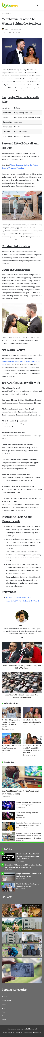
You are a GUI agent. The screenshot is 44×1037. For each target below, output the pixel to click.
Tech (3, 1012)
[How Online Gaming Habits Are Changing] (8, 816)
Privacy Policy (27, 1033)
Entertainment (6, 1000)
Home (5, 13)
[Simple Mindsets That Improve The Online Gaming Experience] (8, 805)
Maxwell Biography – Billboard (18, 597)
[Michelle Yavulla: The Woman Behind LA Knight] (32, 712)
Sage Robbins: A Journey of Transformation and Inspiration (11, 748)
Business (4, 997)
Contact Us (18, 1033)
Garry (6, 29)
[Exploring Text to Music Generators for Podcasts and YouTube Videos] (8, 826)
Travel (4, 1020)
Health (4, 1004)
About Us (11, 1033)
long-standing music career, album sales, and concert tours (21, 361)
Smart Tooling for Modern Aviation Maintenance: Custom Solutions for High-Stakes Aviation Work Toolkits (28, 835)
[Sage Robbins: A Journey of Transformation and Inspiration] (11, 738)
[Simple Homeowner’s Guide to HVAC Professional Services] (8, 877)
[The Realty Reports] (10, 5)
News (3, 1008)
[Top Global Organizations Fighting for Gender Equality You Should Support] (11, 712)
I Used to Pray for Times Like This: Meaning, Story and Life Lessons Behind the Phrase (28, 856)
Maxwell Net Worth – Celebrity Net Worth (22, 601)
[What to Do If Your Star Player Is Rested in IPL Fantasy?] (8, 887)
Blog (9, 13)
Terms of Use (37, 1033)
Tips (3, 1016)
